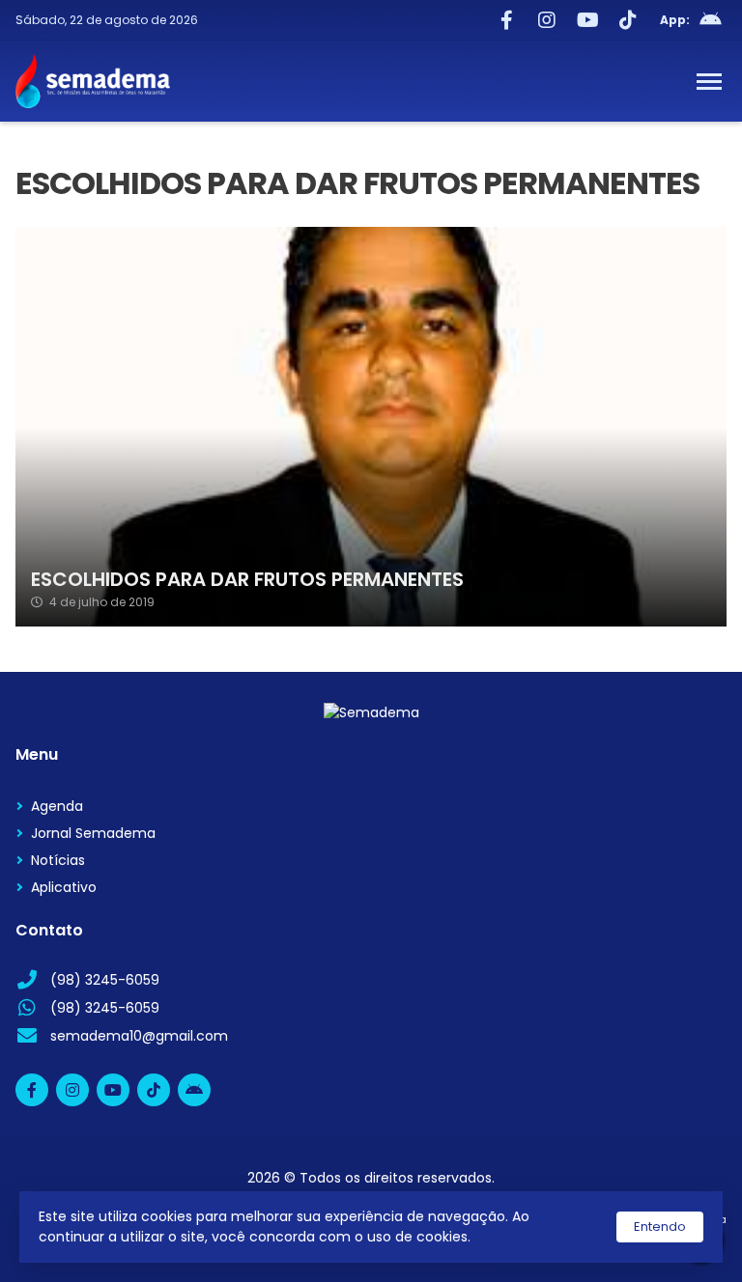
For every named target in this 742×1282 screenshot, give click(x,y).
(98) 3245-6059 (104, 979)
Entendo (660, 1226)
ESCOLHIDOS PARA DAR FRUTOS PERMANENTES (247, 580)
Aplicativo (64, 887)
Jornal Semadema (93, 833)
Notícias (58, 860)
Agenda (57, 806)
